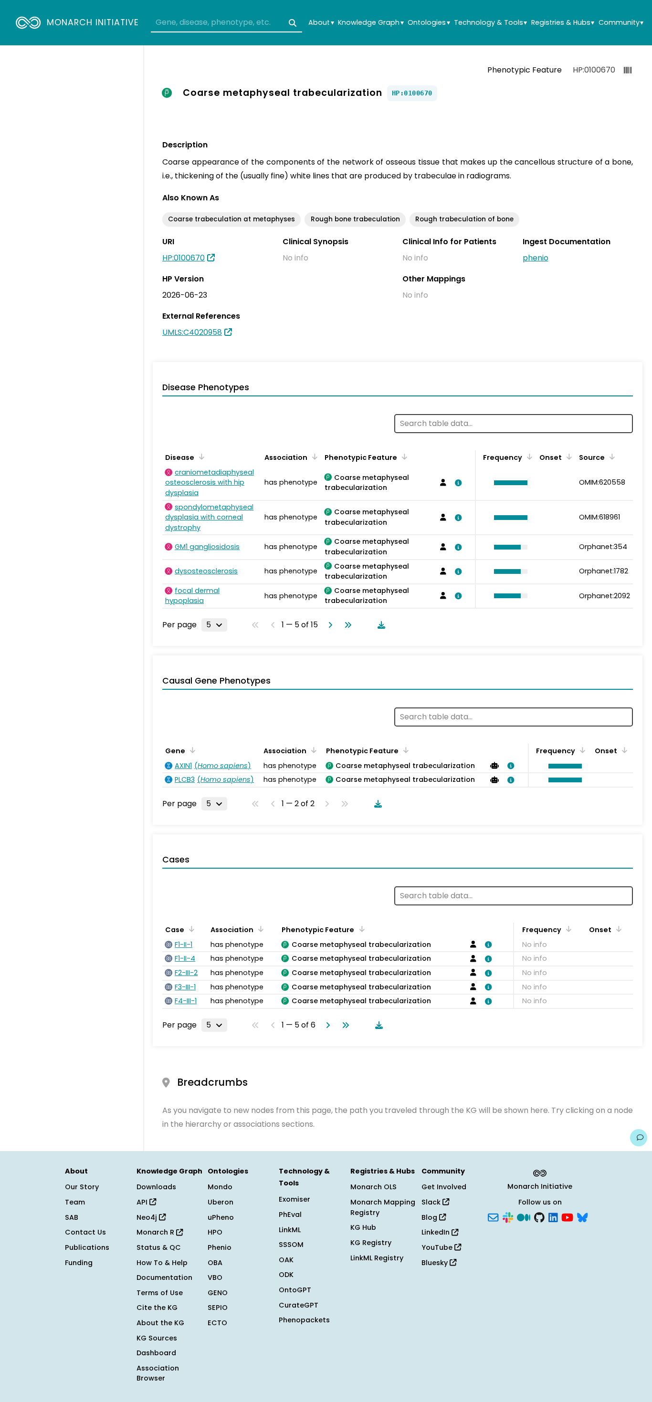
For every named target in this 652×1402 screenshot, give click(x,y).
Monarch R (156, 1232)
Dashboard (156, 1353)
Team (75, 1202)
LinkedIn (436, 1232)
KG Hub (363, 1227)
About (321, 23)
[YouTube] (567, 1216)
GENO (218, 1293)
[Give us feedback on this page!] (638, 1137)
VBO (215, 1277)
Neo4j (148, 1217)
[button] (508, 482)
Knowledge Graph (370, 23)
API (143, 1202)
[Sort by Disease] (200, 456)
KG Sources (157, 1338)
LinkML (290, 1230)
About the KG (160, 1323)
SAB (71, 1217)
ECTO (217, 1323)
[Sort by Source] (610, 456)
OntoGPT (295, 1290)
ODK (286, 1274)
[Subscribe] (493, 1216)
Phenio (219, 1247)
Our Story (82, 1187)
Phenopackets (304, 1320)
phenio (535, 257)
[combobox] (226, 22)
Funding (79, 1262)
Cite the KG (157, 1307)
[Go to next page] (328, 625)
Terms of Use (160, 1293)
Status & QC (159, 1247)
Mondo (220, 1187)
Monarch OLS (373, 1187)
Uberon (220, 1202)
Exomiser (294, 1199)
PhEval (290, 1214)
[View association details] (456, 483)
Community (621, 23)
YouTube (437, 1247)
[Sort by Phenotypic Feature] (403, 456)
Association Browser (158, 1373)
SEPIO (218, 1307)
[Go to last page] (346, 625)
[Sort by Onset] (567, 456)
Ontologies (429, 23)
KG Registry (370, 1242)
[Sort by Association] (313, 456)
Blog (430, 1217)
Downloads (156, 1187)
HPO (215, 1232)
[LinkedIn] (553, 1216)
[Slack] (508, 1216)
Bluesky (435, 1262)
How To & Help (162, 1262)
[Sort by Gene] (191, 750)
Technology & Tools (490, 23)
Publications (87, 1247)
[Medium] (523, 1216)
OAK (286, 1260)
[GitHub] (539, 1216)
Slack (431, 1202)
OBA (215, 1262)
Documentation (164, 1277)
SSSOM (291, 1244)
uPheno (221, 1217)
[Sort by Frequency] (528, 456)
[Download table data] (379, 625)
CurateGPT (298, 1305)
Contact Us (85, 1232)
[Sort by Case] (190, 929)
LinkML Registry (376, 1258)
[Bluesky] (582, 1216)
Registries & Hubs (562, 23)
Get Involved (443, 1187)
